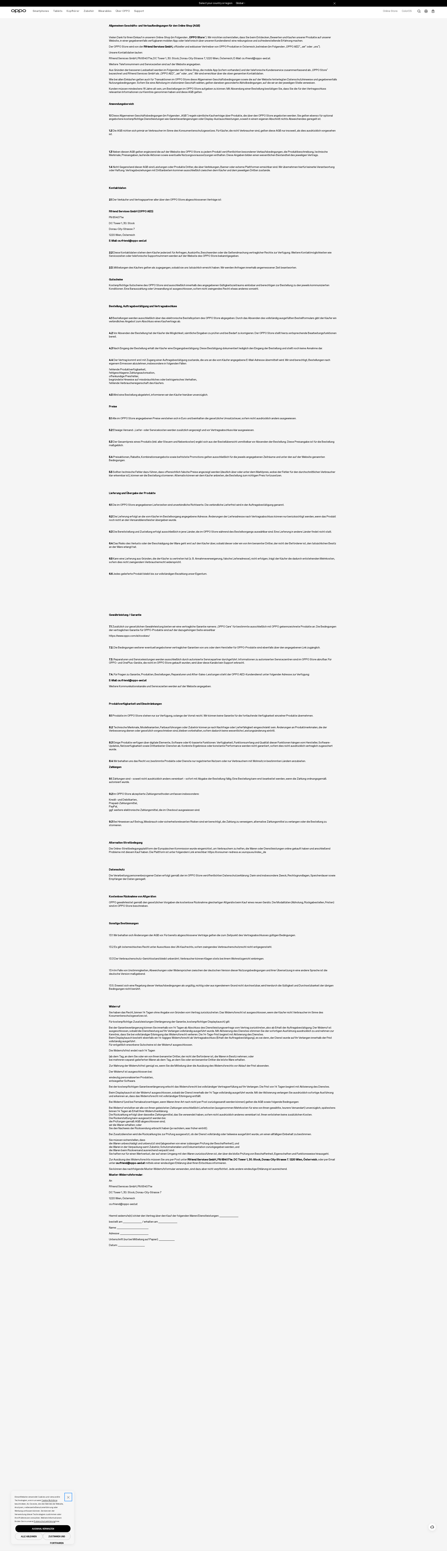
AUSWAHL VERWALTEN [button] (43, 1528)
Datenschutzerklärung (44, 1521)
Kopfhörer (73, 11)
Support (139, 11)
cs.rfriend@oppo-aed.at (256, 58)
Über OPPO (123, 11)
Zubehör (89, 11)
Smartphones (41, 11)
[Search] (419, 11)
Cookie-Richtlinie (49, 1500)
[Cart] (433, 11)
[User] (426, 11)
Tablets (57, 11)
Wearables (104, 11)
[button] (432, 1527)
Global (239, 3)
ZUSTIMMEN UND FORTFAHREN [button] (56, 1537)
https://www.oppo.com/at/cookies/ (129, 635)
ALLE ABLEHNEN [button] (29, 1536)
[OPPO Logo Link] (18, 11)
